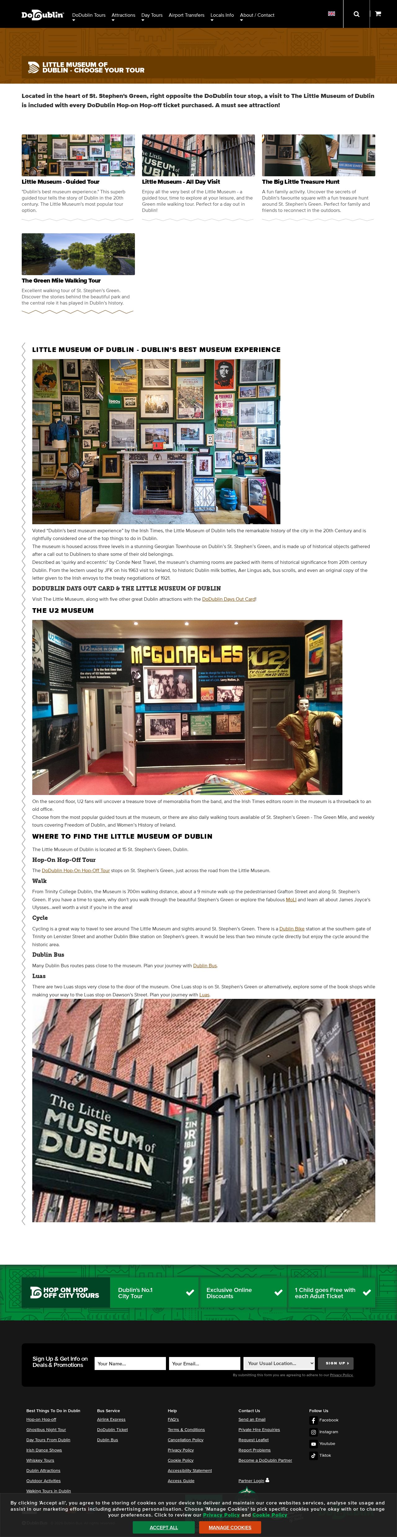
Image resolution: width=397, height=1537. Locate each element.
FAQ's (173, 1419)
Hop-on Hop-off (41, 1419)
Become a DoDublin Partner (265, 1460)
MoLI (291, 899)
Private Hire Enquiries (259, 1430)
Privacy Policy (181, 1450)
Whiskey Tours (40, 1460)
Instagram (328, 1432)
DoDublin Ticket (112, 1430)
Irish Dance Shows (44, 1450)
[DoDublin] (43, 5)
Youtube (327, 1444)
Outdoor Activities (43, 1481)
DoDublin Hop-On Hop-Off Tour (76, 870)
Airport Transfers (186, 15)
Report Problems (255, 1450)
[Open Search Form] (356, 14)
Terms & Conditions (186, 1430)
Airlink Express (111, 1419)
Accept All (164, 1527)
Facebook (328, 1420)
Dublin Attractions (43, 1471)
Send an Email (252, 1419)
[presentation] (78, 177)
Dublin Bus (205, 965)
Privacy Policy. (341, 1375)
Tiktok (325, 1455)
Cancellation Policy (185, 1440)
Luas (204, 994)
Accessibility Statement (190, 1471)
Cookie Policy (181, 1460)
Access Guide (181, 1481)
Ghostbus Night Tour (46, 1430)
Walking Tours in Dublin (48, 1491)
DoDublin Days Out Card (228, 599)
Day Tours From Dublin (48, 1440)
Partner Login (251, 1481)
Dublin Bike (292, 928)
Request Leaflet (254, 1440)
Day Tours (152, 15)
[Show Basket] (383, 14)
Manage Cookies (230, 1527)
